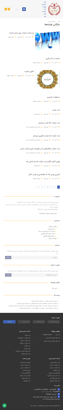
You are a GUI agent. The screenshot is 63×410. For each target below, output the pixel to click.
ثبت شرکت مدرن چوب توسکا (51, 306)
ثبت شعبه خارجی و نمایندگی (23, 351)
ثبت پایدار (56, 110)
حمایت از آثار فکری (53, 58)
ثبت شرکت (27, 335)
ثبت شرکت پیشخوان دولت (51, 308)
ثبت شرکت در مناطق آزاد (24, 338)
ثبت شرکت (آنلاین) (55, 381)
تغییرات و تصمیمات (25, 362)
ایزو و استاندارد (26, 370)
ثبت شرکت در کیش (55, 365)
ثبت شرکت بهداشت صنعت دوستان (52, 341)
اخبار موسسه (11, 37)
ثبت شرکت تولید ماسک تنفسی (53, 338)
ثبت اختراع (27, 346)
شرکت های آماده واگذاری (48, 234)
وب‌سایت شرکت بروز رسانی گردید (21, 33)
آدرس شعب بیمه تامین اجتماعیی (16, 306)
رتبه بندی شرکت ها (55, 378)
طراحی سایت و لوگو (25, 376)
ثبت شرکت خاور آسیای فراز (37, 301)
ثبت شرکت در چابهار (25, 343)
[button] (6, 9)
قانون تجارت (29, 71)
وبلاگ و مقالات (36, 63)
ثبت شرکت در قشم (25, 365)
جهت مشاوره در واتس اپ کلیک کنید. (48, 213)
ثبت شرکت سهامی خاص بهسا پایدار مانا (34, 306)
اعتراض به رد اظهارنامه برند (38, 308)
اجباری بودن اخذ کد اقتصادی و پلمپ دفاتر (44, 174)
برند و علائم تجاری (55, 362)
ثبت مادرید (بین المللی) (53, 376)
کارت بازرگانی (56, 370)
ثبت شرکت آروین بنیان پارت (23, 303)
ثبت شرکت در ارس (25, 368)
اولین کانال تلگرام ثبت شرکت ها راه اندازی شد (43, 161)
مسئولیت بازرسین (53, 97)
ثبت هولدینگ (26, 381)
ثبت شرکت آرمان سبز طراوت (51, 301)
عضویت (8, 275)
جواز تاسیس (27, 348)
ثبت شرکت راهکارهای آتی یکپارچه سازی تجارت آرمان (40, 148)
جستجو (8, 257)
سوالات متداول (53, 238)
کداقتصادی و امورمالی (54, 373)
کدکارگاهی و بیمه (26, 373)
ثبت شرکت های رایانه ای (25, 308)
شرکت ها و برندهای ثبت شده (33, 127)
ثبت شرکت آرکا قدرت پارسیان (49, 122)
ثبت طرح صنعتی (26, 354)
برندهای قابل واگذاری (49, 236)
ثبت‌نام (10, 322)
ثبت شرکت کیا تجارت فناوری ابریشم (46, 135)
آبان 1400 (54, 288)
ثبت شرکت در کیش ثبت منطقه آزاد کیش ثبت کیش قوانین (44, 303)
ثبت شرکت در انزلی (25, 341)
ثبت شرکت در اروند (55, 368)
